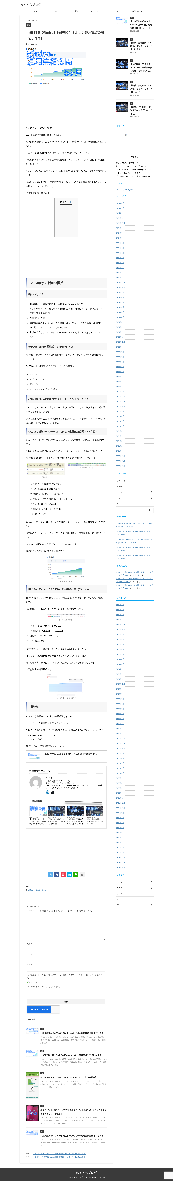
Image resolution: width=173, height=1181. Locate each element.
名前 (29, 944)
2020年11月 (120, 461)
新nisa (44, 890)
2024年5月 (120, 253)
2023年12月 (120, 278)
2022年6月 (120, 367)
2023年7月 (120, 302)
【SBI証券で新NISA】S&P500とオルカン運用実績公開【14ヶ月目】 (37, 821)
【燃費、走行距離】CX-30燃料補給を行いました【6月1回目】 (59, 1154)
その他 (116, 11)
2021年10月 (120, 406)
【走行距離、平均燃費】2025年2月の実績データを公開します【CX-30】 (75, 821)
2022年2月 (120, 386)
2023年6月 (120, 307)
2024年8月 (120, 238)
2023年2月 (120, 327)
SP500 (30, 890)
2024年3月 (120, 263)
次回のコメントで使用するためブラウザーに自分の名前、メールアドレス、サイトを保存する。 (64, 976)
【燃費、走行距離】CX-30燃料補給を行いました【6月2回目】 (59, 1157)
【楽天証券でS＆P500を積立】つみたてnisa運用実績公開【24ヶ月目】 (73, 1136)
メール (30, 954)
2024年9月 (120, 233)
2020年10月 (120, 466)
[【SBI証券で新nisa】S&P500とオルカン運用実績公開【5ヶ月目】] (69, 874)
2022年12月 (120, 337)
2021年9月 (120, 411)
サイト (29, 965)
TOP (35, 11)
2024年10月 (120, 228)
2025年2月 (120, 208)
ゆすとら (136, 575)
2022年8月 (120, 357)
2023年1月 (120, 332)
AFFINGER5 (100, 1177)
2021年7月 (120, 421)
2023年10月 (120, 287)
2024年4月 (120, 258)
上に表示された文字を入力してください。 (44, 987)
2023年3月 (120, 322)
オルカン (37, 890)
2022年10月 (120, 347)
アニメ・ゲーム (96, 11)
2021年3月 (120, 441)
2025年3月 (120, 203)
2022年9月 (120, 352)
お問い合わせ (137, 11)
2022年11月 (120, 342)
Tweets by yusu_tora (124, 189)
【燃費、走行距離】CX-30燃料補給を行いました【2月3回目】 (141, 110)
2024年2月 (120, 268)
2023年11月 (120, 282)
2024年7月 (120, 243)
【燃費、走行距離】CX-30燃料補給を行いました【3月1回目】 (56, 821)
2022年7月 (120, 362)
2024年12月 (120, 218)
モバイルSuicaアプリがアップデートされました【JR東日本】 (68, 1077)
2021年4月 (120, 436)
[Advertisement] (66, 105)
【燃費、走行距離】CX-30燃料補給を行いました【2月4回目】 (94, 821)
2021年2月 (120, 446)
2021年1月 (120, 451)
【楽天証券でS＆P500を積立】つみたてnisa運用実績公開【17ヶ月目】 (73, 1033)
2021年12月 (120, 396)
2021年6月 (120, 426)
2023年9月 (120, 292)
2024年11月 (120, 223)
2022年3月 (120, 382)
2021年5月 (120, 431)
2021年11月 (120, 401)
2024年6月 (120, 248)
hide (70, 202)
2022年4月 (120, 377)
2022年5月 (120, 372)
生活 (76, 11)
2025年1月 (120, 213)
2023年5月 (120, 312)
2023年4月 (120, 317)
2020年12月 (120, 456)
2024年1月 (120, 273)
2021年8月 (120, 416)
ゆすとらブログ (31, 4)
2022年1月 (120, 391)
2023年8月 (120, 297)
